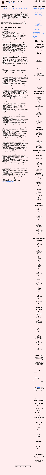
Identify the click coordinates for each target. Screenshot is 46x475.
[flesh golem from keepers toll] (3, 2)
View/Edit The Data (37, 12)
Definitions (39, 387)
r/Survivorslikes (36, 32)
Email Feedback (36, 35)
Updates (5, 9)
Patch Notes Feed (36, 10)
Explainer (35, 18)
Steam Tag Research (39, 25)
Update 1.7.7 (3, 10)
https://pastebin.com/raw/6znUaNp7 (9, 181)
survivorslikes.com (23, 469)
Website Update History (38, 9)
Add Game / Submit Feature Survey (38, 15)
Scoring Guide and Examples (37, 24)
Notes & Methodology (39, 20)
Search (11, 2)
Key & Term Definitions (39, 22)
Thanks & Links (37, 29)
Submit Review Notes (39, 17)
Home (14, 2)
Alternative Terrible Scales (39, 28)
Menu (7, 2)
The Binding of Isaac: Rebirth (21, 9)
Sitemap (35, 37)
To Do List (35, 36)
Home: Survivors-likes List (38, 8)
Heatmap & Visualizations (39, 26)
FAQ (35, 30)
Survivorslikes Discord (37, 33)
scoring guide (39, 391)
